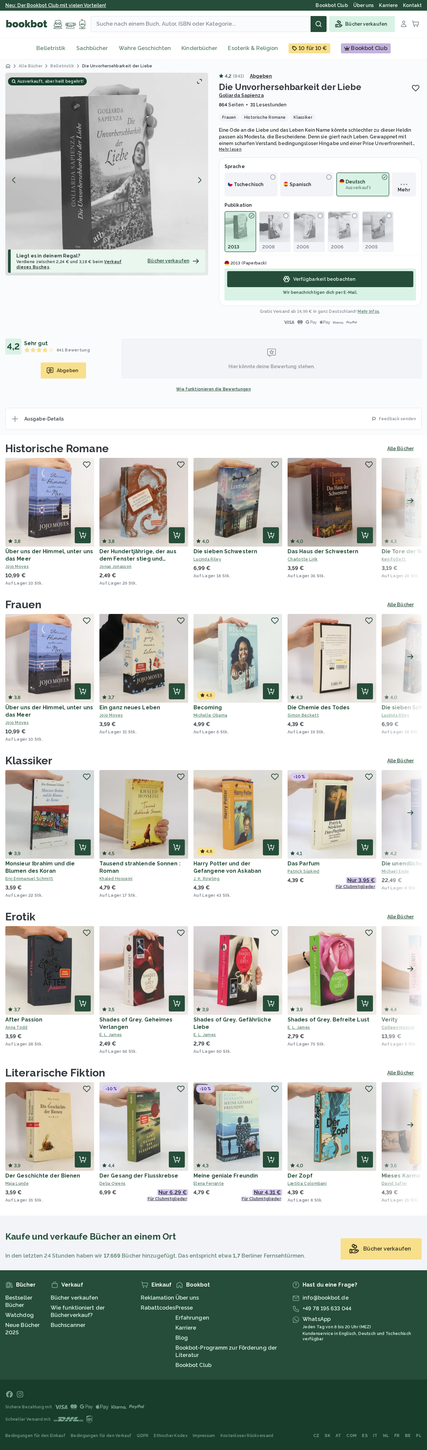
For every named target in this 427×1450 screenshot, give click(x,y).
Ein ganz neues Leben (129, 707)
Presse (184, 1308)
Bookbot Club (193, 1365)
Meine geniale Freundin (225, 1176)
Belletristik (50, 48)
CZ (316, 1435)
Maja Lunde (17, 1183)
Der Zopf (300, 1176)
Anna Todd (16, 1027)
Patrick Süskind (304, 871)
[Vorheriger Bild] (14, 180)
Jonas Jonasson (115, 566)
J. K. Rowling (206, 878)
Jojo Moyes (17, 566)
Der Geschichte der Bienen (42, 1176)
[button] (106, 174)
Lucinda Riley (207, 559)
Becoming (207, 707)
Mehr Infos (368, 311)
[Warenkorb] (416, 24)
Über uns (187, 1298)
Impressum (204, 1435)
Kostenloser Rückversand (247, 1435)
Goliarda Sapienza (241, 95)
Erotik (20, 916)
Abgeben (261, 76)
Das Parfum (304, 863)
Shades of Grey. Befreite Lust (328, 1019)
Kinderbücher (199, 48)
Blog (181, 1338)
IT (375, 1435)
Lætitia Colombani (307, 1183)
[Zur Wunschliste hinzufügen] (416, 88)
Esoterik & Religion (253, 48)
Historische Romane (57, 448)
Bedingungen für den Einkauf (35, 1435)
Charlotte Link (303, 559)
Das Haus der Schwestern (323, 551)
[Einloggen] (404, 24)
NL (386, 1435)
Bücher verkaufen (74, 1298)
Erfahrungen (192, 1318)
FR (397, 1435)
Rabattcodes (158, 1308)
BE (408, 1435)
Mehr (404, 189)
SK (327, 1435)
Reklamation (157, 1298)
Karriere (185, 1328)
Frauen (23, 604)
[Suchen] (319, 24)
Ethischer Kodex (170, 1435)
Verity (390, 1019)
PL (419, 1435)
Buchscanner (68, 1325)
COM (351, 1435)
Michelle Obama (210, 715)
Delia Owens (112, 1183)
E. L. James (110, 1034)
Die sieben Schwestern (225, 551)
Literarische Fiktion (55, 1072)
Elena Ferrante (208, 1183)
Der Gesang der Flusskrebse (138, 1176)
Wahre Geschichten (145, 48)
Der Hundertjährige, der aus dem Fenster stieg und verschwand (137, 558)
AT (338, 1435)
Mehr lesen (230, 149)
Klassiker (28, 760)
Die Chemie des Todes (319, 707)
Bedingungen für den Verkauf (101, 1435)
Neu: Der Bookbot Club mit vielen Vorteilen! (55, 5)
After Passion (23, 1019)
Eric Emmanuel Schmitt (29, 878)
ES (365, 1435)
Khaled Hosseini (116, 878)
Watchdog (19, 1315)
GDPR (142, 1435)
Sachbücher (92, 48)
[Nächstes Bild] (199, 180)
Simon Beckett (303, 715)
